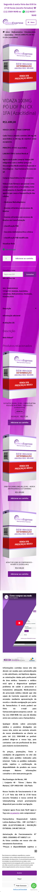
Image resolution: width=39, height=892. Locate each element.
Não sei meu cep (9, 278)
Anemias (15, 291)
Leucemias (7, 294)
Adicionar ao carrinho (24, 258)
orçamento (15, 813)
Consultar (30, 274)
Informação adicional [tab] (11, 315)
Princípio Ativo (30, 32)
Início (8, 32)
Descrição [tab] (7, 308)
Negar (19, 879)
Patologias (28, 294)
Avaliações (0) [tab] (9, 322)
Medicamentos (17, 32)
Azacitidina (9, 35)
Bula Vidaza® (8, 337)
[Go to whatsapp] (34, 885)
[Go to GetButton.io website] (33, 889)
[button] (36, 851)
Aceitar (19, 873)
